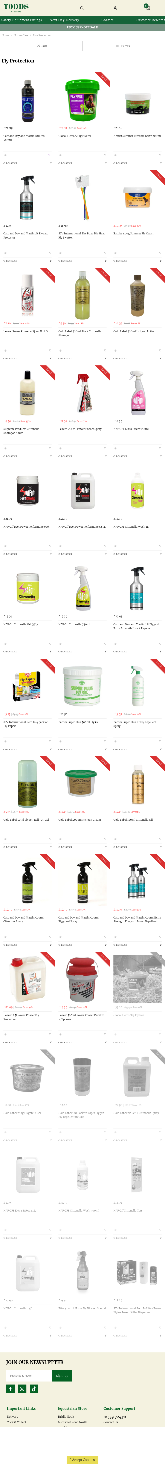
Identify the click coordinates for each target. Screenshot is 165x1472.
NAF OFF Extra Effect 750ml (131, 428)
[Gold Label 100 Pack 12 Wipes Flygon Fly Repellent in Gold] (82, 1077)
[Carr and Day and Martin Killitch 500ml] (27, 100)
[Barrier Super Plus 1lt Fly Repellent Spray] (137, 686)
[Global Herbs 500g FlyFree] (82, 100)
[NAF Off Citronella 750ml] (82, 588)
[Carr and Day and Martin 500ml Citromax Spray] (27, 882)
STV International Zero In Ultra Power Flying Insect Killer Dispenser (137, 1310)
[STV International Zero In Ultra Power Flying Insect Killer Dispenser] (137, 1272)
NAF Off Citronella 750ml (74, 624)
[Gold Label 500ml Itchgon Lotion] (137, 295)
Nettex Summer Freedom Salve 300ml (137, 135)
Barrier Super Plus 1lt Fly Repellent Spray (134, 724)
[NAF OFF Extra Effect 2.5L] (27, 1175)
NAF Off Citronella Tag (127, 1210)
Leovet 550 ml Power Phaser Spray (80, 428)
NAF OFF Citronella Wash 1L (131, 526)
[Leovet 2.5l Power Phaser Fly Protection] (27, 979)
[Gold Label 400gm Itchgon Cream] (82, 784)
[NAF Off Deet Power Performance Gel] (27, 491)
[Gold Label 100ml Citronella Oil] (137, 784)
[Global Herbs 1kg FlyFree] (137, 979)
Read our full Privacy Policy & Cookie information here (82, 1450)
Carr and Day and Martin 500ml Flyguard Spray (78, 919)
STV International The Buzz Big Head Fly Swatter (81, 235)
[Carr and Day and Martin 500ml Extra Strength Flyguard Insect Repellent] (137, 882)
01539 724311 (115, 1417)
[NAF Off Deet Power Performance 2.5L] (82, 491)
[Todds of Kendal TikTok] (34, 1389)
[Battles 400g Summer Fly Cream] (137, 197)
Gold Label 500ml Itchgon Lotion (134, 331)
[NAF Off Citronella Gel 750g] (27, 588)
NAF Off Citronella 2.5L (17, 1308)
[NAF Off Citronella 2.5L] (27, 1272)
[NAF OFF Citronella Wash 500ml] (82, 1175)
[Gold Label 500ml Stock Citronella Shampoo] (82, 295)
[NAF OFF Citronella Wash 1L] (137, 491)
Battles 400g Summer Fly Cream (133, 233)
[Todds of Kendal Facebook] (10, 1389)
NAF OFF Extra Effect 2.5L (19, 1210)
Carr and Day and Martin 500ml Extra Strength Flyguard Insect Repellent (137, 919)
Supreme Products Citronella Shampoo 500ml (21, 431)
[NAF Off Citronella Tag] (137, 1175)
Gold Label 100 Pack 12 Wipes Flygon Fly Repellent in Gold (81, 1115)
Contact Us (111, 1422)
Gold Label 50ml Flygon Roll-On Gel (26, 819)
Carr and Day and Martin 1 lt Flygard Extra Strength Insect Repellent (136, 626)
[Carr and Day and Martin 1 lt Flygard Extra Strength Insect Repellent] (137, 588)
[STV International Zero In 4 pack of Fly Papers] (27, 686)
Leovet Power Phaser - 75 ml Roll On (26, 331)
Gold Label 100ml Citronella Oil (133, 819)
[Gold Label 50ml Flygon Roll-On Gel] (27, 784)
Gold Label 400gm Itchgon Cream (79, 819)
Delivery (12, 1417)
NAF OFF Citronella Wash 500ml (78, 1210)
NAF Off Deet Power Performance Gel (26, 526)
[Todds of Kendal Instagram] (22, 1389)
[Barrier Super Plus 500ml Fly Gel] (82, 686)
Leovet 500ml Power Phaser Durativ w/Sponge (81, 1017)
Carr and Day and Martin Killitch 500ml (24, 138)
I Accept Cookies (82, 1460)
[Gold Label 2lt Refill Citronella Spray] (137, 1077)
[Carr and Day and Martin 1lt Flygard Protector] (27, 197)
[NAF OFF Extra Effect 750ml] (137, 393)
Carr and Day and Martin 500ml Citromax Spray (23, 919)
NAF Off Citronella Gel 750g (20, 624)
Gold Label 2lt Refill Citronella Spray (136, 1113)
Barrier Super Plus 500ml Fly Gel (78, 722)
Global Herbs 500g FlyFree (74, 135)
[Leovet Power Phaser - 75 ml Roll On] (27, 295)
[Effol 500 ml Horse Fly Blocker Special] (82, 1272)
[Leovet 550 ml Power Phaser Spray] (82, 393)
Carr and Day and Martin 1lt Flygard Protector (25, 235)
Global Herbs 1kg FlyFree (128, 1015)
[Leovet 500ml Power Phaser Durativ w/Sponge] (82, 979)
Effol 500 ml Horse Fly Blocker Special (82, 1308)
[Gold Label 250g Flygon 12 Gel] (27, 1077)
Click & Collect (16, 1422)
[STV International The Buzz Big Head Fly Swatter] (82, 197)
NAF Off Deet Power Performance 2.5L (82, 526)
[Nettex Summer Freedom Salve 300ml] (137, 100)
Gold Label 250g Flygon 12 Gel (22, 1113)
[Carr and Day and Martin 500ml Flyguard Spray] (82, 882)
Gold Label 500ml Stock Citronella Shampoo (79, 333)
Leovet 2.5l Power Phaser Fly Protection (21, 1017)
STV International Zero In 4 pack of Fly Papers (25, 724)
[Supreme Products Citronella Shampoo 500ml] (27, 393)
